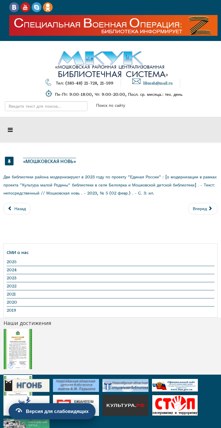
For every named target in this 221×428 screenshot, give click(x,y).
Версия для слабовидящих (57, 411)
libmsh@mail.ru (158, 83)
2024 (12, 269)
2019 (11, 310)
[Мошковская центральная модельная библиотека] (14, 7)
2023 (11, 278)
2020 (12, 302)
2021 (11, 294)
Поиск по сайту (110, 105)
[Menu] (10, 129)
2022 (11, 286)
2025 (11, 261)
